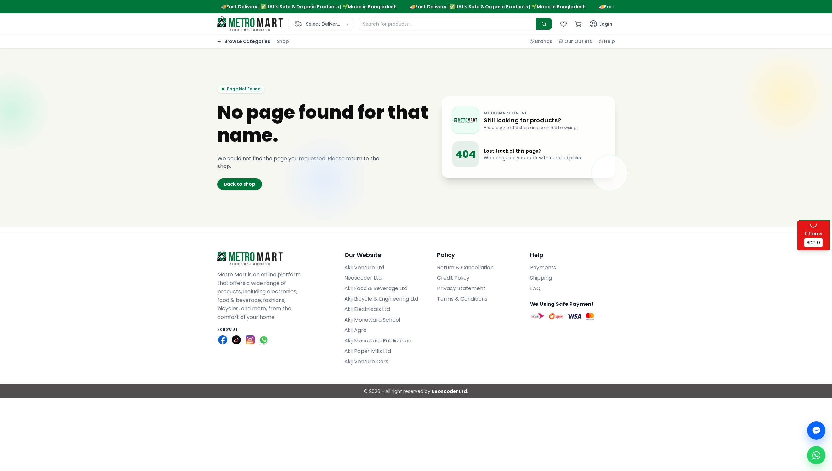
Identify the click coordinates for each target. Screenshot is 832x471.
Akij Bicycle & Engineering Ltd (381, 299)
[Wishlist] (563, 24)
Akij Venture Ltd (364, 267)
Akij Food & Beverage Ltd (375, 288)
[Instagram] (250, 340)
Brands (543, 41)
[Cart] (578, 24)
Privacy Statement (461, 288)
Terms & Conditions (462, 299)
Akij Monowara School (372, 319)
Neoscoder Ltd (363, 278)
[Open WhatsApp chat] (816, 455)
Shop (283, 41)
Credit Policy (453, 278)
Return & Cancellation (465, 267)
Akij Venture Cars (366, 361)
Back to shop (239, 184)
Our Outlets (578, 41)
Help (609, 41)
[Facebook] (222, 340)
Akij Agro (355, 330)
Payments (543, 267)
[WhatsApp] (264, 340)
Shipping (541, 278)
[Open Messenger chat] (816, 430)
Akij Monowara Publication (377, 340)
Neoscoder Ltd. (450, 391)
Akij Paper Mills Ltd (367, 351)
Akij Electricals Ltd (367, 309)
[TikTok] (236, 340)
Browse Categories (247, 41)
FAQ (535, 288)
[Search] (544, 24)
